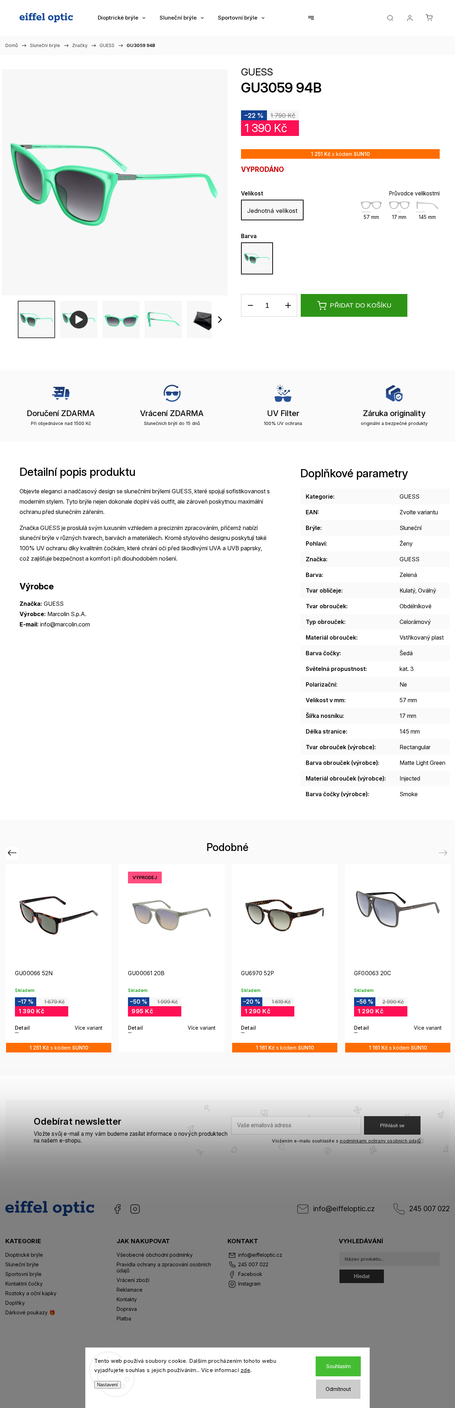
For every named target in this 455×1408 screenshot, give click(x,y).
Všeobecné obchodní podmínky (155, 1255)
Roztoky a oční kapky (31, 1293)
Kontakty (127, 1299)
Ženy (406, 543)
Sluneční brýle (22, 1264)
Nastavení (107, 1384)
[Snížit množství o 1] (250, 305)
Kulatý (407, 590)
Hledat (362, 1276)
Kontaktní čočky (24, 1284)
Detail (22, 1028)
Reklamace (130, 1290)
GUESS (257, 72)
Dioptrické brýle (24, 1255)
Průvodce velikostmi (414, 193)
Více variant (88, 1028)
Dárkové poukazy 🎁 (30, 1312)
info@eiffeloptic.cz (344, 1208)
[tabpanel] (59, 958)
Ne (403, 684)
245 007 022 (429, 1208)
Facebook (117, 1209)
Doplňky (15, 1303)
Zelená (408, 574)
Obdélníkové (416, 606)
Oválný (427, 590)
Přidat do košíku (360, 305)
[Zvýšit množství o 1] (288, 305)
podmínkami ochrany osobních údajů (380, 1141)
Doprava (127, 1309)
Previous (13, 852)
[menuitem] (121, 18)
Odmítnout (338, 1389)
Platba (124, 1318)
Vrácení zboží (133, 1280)
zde (246, 1370)
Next (444, 852)
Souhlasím (338, 1366)
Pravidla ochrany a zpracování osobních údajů (164, 1267)
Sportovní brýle (23, 1274)
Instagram (135, 1209)
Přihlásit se (392, 1125)
